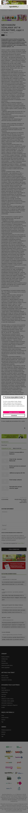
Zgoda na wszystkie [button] (14, 412)
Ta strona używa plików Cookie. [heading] (14, 397)
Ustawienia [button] (14, 415)
